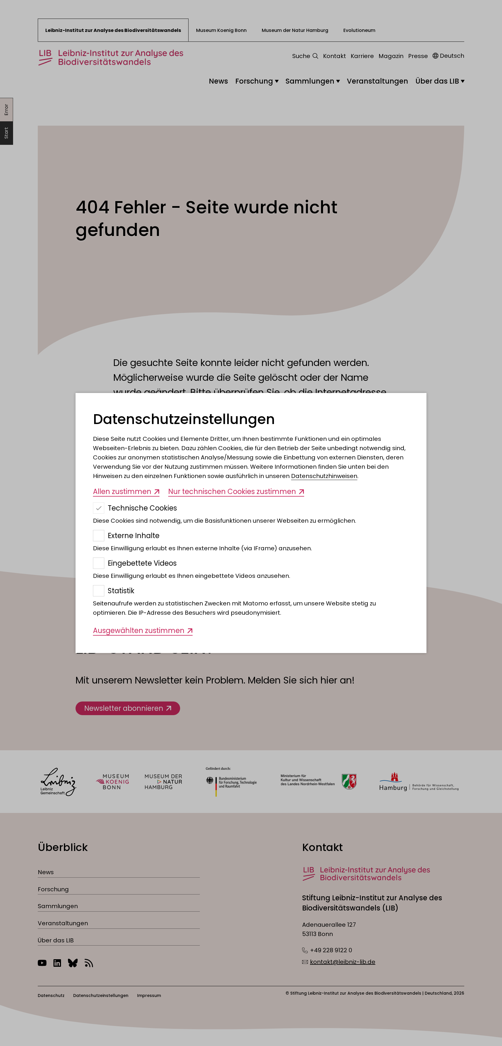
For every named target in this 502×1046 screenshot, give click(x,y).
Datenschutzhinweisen (324, 476)
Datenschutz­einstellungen (184, 419)
